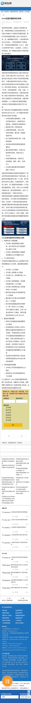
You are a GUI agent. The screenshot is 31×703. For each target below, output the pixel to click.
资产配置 (8, 420)
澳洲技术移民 (18, 613)
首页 (2, 11)
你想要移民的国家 (6, 694)
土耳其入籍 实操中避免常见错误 (19, 519)
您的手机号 (19, 398)
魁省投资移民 (5, 618)
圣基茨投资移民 (8, 446)
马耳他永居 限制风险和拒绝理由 (19, 512)
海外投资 (8, 417)
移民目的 (7, 405)
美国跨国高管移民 (20, 615)
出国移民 (15, 388)
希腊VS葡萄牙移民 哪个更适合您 (19, 587)
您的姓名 (7, 398)
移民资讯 (6, 11)
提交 (13, 425)
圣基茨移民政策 (23, 450)
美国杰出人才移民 (6, 615)
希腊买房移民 (5, 613)
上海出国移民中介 (14, 688)
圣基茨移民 (17, 385)
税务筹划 (8, 415)
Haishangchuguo (6, 22)
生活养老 (8, 412)
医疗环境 (8, 410)
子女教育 (8, 407)
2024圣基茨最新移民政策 (10, 238)
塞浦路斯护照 (18, 618)
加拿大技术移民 (6, 620)
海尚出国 (4, 610)
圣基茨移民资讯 (14, 11)
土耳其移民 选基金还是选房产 (18, 527)
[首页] (29, 688)
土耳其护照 (18, 620)
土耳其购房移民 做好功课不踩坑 (19, 534)
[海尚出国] (6, 4)
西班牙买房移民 (19, 623)
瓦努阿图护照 (18, 610)
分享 (21, 436)
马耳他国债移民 (6, 623)
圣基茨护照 (23, 446)
